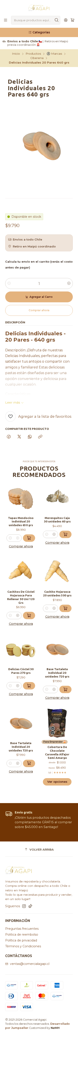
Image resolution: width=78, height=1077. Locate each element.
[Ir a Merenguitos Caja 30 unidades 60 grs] (57, 498)
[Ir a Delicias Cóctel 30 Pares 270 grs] (20, 649)
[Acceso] (66, 20)
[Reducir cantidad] (9, 283)
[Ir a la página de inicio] (39, 7)
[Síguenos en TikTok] (30, 906)
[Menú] (5, 20)
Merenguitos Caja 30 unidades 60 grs (57, 519)
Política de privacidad (21, 940)
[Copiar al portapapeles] (40, 437)
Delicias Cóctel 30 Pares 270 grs (21, 670)
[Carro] (72, 20)
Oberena (37, 58)
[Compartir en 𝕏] (19, 437)
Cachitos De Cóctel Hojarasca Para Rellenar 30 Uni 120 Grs (20, 597)
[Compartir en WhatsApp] (29, 437)
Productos (33, 53)
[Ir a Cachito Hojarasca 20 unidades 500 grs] (57, 571)
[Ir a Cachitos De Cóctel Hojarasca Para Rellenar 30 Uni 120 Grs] (20, 571)
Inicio (16, 53)
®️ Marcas (54, 53)
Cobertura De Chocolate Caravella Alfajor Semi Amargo (57, 752)
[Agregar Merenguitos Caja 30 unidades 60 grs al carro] (65, 534)
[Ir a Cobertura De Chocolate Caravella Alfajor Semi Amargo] (57, 723)
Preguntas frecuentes (22, 929)
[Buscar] (56, 20)
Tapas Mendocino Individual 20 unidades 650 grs (21, 521)
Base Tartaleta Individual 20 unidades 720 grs (57, 672)
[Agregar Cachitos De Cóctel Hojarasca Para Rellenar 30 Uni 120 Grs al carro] (29, 615)
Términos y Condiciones (23, 946)
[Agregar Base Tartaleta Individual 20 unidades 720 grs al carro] (65, 689)
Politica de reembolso (21, 934)
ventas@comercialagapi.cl (29, 964)
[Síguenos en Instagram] (24, 906)
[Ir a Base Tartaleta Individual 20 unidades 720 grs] (57, 649)
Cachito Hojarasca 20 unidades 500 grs (57, 593)
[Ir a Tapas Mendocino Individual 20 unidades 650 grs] (20, 498)
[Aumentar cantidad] (69, 283)
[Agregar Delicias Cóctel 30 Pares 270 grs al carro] (29, 685)
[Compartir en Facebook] (8, 437)
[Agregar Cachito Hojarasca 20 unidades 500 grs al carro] (65, 608)
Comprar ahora (21, 546)
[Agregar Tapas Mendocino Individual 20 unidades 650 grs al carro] (29, 538)
